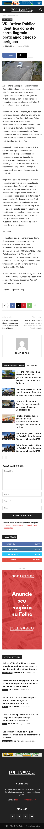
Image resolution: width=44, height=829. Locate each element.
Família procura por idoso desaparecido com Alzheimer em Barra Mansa (10, 324)
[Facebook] (12, 305)
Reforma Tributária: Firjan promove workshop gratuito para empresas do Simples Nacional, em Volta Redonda (29, 377)
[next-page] (7, 457)
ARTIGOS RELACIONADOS (14, 365)
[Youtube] (31, 816)
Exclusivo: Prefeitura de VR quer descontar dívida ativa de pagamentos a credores (29, 392)
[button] (4, 9)
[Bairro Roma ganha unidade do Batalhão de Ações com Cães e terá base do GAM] (8, 436)
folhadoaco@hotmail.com (25, 800)
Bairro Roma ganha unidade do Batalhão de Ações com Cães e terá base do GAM (28, 436)
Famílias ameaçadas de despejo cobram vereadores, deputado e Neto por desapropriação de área (28, 422)
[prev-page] (4, 457)
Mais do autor (32, 365)
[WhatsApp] (29, 305)
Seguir (37, 549)
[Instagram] (18, 816)
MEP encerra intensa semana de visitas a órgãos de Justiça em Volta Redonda (33, 324)
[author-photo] (22, 349)
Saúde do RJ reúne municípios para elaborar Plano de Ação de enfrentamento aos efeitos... (19, 700)
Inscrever (36, 560)
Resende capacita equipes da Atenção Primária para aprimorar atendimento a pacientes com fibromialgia (20, 683)
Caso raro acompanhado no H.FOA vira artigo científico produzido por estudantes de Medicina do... (20, 717)
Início (4, 16)
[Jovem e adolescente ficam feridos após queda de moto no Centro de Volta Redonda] (8, 404)
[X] (18, 305)
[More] (30, 55)
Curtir (37, 544)
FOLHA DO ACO (10, 46)
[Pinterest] (23, 305)
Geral (4, 724)
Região (5, 690)
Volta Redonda (13, 16)
